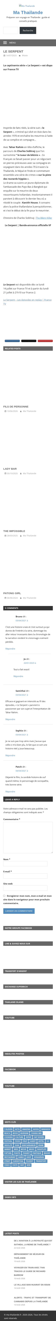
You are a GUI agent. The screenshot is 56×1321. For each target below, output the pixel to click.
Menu (12, 42)
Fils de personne (15, 406)
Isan (17, 1145)
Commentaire (11, 819)
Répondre (10, 648)
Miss (16, 1149)
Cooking (8, 1137)
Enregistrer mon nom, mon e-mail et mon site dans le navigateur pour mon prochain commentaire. (27, 899)
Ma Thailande (28, 12)
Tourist (29, 1161)
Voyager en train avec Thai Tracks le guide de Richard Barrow (29, 1271)
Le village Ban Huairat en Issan (32, 1285)
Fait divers (39, 1137)
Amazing (26, 1129)
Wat (22, 1165)
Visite (15, 1165)
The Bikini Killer (44, 217)
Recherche (28, 30)
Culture (19, 1137)
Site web (8, 883)
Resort (47, 1153)
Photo (17, 1153)
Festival (8, 1141)
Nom (6, 859)
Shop (28, 1157)
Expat (28, 1137)
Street (7, 1161)
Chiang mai (36, 1133)
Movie (25, 55)
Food (17, 1141)
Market (7, 1149)
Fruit (25, 1141)
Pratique (36, 1153)
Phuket (26, 1153)
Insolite (8, 1145)
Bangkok (45, 1129)
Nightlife (41, 1149)
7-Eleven (8, 1129)
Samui (21, 1157)
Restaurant (10, 1157)
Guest (33, 1141)
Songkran (39, 1157)
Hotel (41, 1141)
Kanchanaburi (29, 1145)
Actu (17, 1129)
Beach (7, 1133)
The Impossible (14, 531)
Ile (48, 1141)
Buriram (24, 1133)
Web (28, 1165)
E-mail (7, 871)
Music (32, 1149)
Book (15, 1133)
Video (7, 1165)
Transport (41, 1161)
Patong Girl (12, 593)
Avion (36, 1129)
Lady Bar (10, 468)
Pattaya (7, 1153)
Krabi (41, 1145)
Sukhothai (18, 1161)
